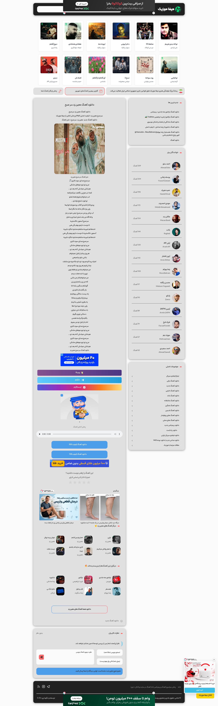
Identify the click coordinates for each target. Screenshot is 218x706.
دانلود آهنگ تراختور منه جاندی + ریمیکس (165, 112)
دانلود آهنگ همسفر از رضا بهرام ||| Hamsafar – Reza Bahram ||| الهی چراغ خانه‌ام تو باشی (157, 134)
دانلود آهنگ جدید (112, 621)
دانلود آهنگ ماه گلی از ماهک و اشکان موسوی (163, 122)
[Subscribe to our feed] (38, 687)
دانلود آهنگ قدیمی (172, 410)
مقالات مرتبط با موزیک (171, 445)
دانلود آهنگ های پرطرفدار (170, 415)
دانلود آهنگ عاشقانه (171, 400)
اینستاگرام (77, 387)
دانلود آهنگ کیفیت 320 (78, 444)
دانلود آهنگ (174, 140)
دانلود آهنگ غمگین (172, 405)
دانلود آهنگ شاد (173, 395)
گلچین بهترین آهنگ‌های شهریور (86, 91)
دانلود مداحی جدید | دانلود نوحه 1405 (166, 440)
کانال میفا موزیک (205, 695)
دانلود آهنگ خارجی (172, 390)
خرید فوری (199, 690)
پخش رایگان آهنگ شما (49, 91)
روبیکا (78, 372)
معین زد (80, 120)
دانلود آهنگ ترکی (173, 381)
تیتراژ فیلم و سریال (172, 376)
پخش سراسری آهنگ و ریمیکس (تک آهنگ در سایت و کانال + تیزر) (153, 687)
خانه (179, 687)
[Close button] (214, 659)
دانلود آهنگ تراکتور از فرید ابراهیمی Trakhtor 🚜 (162, 117)
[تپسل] (64, 13)
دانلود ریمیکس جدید (171, 425)
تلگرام (77, 380)
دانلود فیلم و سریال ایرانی (170, 435)
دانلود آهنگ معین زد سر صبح (79, 105)
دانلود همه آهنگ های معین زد (79, 609)
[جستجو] (40, 9)
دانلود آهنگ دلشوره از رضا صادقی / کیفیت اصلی (162, 127)
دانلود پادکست (171, 430)
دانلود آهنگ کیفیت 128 (78, 454)
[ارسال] (41, 657)
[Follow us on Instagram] (43, 687)
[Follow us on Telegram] (48, 687)
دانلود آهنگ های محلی (171, 420)
